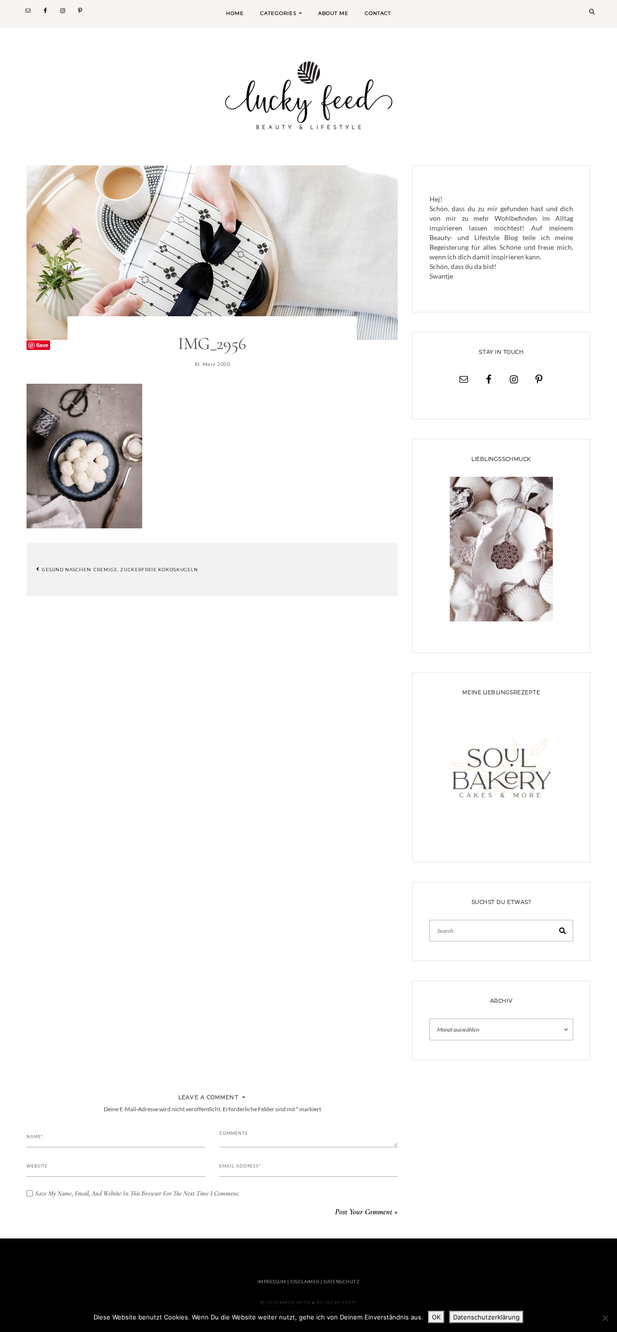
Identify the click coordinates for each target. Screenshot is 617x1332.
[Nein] (605, 1318)
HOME (235, 13)
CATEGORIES (278, 13)
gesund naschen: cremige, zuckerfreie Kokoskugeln (119, 569)
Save (42, 345)
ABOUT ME (333, 13)
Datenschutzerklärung (486, 1317)
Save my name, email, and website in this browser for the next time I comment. (137, 1193)
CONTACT (378, 13)
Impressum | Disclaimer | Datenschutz (308, 1281)
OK (436, 1317)
